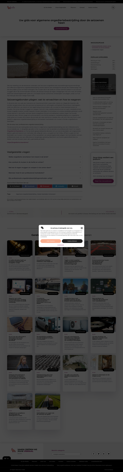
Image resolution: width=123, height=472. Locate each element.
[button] (82, 228)
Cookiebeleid (60, 244)
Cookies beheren (72, 241)
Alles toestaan (51, 241)
